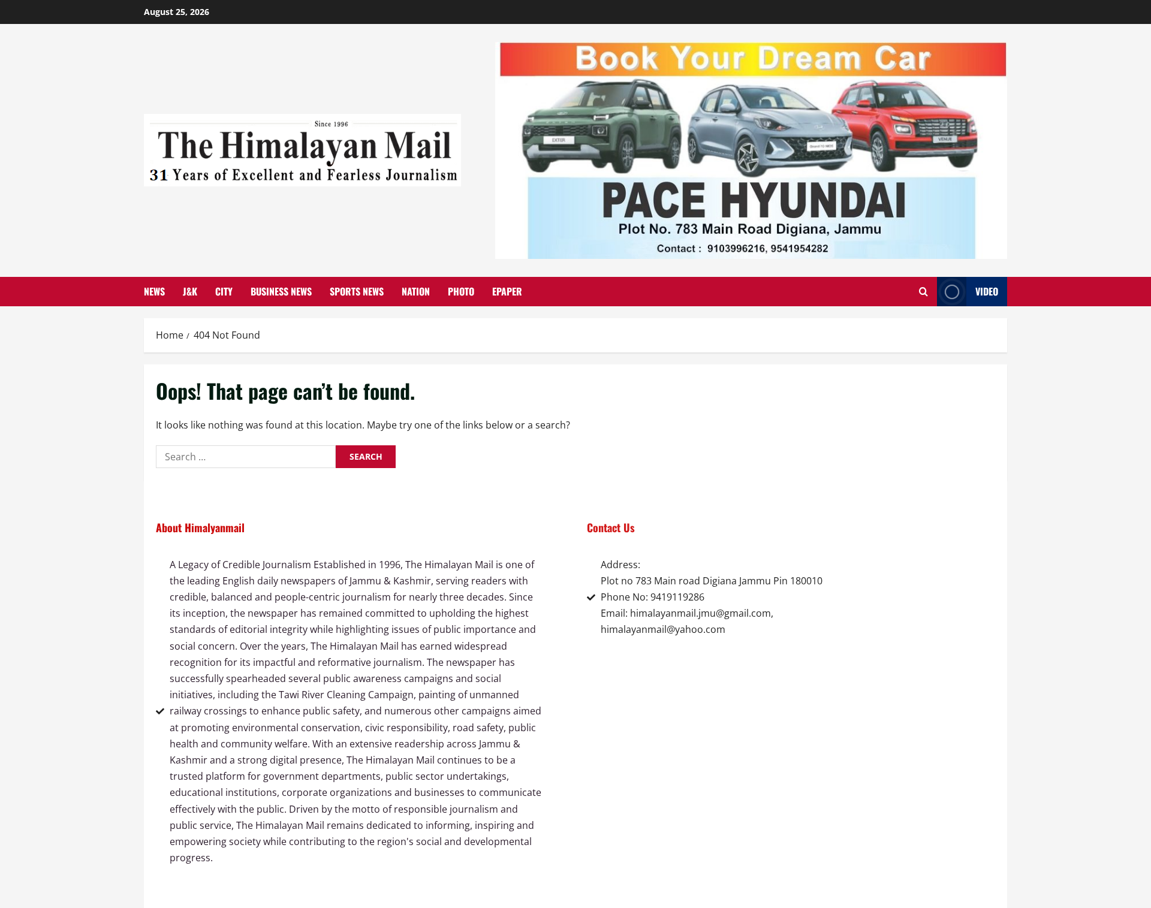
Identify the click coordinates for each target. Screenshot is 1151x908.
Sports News (357, 291)
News (154, 291)
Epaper (507, 291)
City (224, 291)
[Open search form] (923, 291)
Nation (416, 291)
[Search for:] (246, 456)
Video (986, 291)
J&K (190, 291)
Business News (281, 291)
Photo (461, 291)
